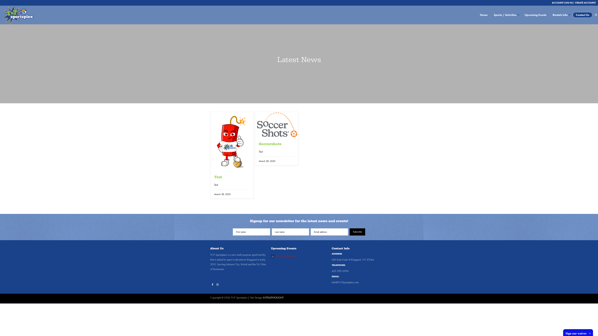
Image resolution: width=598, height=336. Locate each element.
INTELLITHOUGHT (273, 297)
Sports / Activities (505, 15)
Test (218, 177)
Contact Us (582, 15)
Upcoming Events (535, 15)
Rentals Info (560, 15)
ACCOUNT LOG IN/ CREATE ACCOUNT (574, 2)
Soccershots (270, 144)
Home (484, 15)
